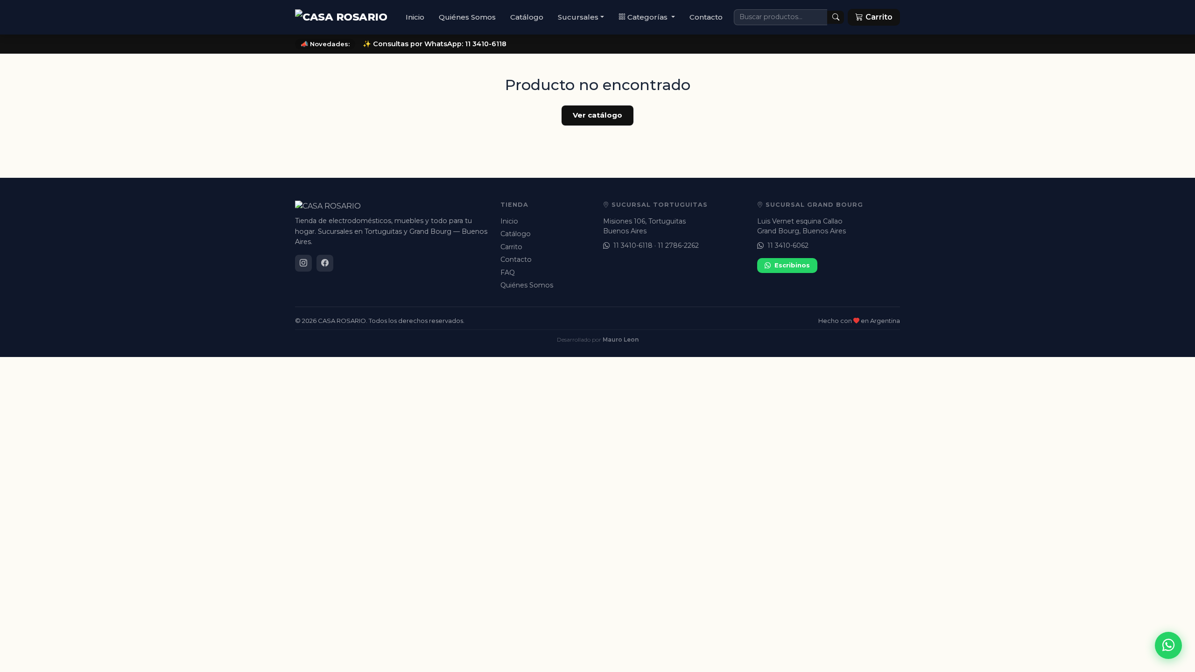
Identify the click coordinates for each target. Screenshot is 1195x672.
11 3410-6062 (787, 245)
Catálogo (526, 17)
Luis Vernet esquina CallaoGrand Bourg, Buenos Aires (801, 226)
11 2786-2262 (678, 245)
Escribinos (792, 265)
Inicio (415, 17)
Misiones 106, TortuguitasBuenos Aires (644, 226)
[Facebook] (324, 263)
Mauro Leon (621, 339)
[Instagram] (303, 263)
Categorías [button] (648, 17)
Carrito (511, 247)
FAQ (507, 272)
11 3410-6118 (633, 245)
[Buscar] (835, 17)
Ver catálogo (597, 115)
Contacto (706, 17)
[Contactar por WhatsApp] (1168, 645)
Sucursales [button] (578, 17)
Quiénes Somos (467, 17)
